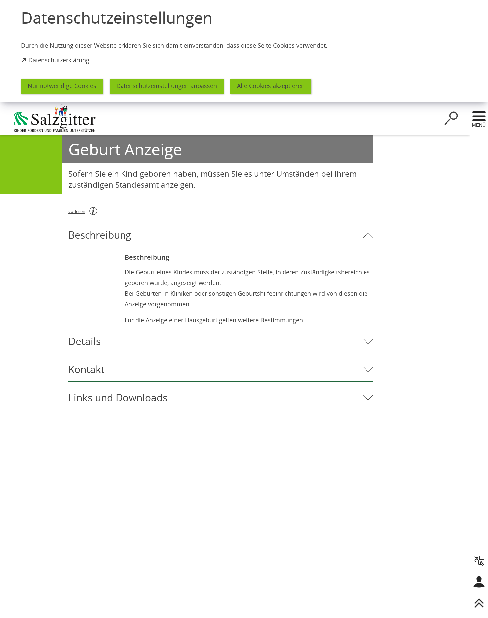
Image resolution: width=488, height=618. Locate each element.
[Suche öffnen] (451, 118)
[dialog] (244, 51)
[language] (479, 560)
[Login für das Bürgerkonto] (479, 581)
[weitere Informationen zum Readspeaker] (93, 211)
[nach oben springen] (479, 603)
